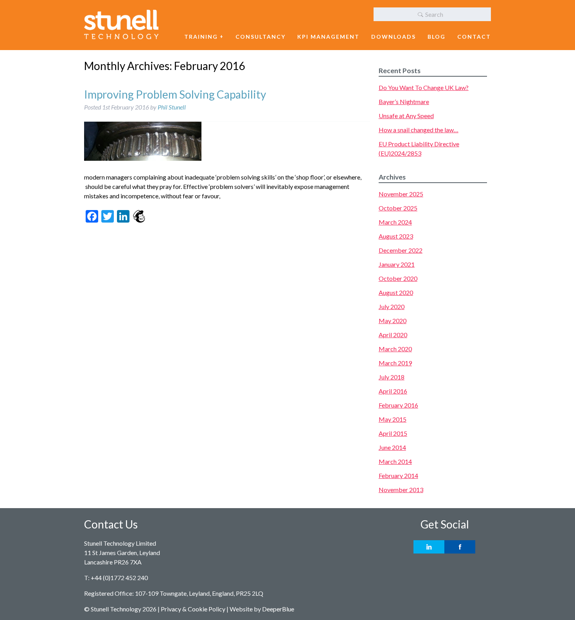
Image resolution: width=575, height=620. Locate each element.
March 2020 (395, 348)
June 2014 (392, 447)
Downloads (393, 36)
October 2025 (398, 208)
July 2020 (391, 306)
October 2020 (398, 278)
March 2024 (395, 222)
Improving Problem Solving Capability (175, 94)
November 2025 (401, 194)
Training (201, 36)
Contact (474, 36)
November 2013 (401, 489)
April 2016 (393, 391)
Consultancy (260, 36)
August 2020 (396, 292)
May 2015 (392, 419)
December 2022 (400, 250)
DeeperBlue (278, 609)
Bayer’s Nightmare (404, 101)
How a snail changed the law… (418, 129)
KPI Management (328, 36)
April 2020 (393, 334)
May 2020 (392, 320)
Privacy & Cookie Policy (193, 609)
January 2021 (397, 264)
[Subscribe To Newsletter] (139, 217)
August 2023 (396, 236)
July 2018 (391, 377)
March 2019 (395, 363)
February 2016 (398, 405)
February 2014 (398, 475)
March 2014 (395, 461)
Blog (437, 36)
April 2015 (393, 433)
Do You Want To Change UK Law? (424, 87)
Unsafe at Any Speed (406, 115)
